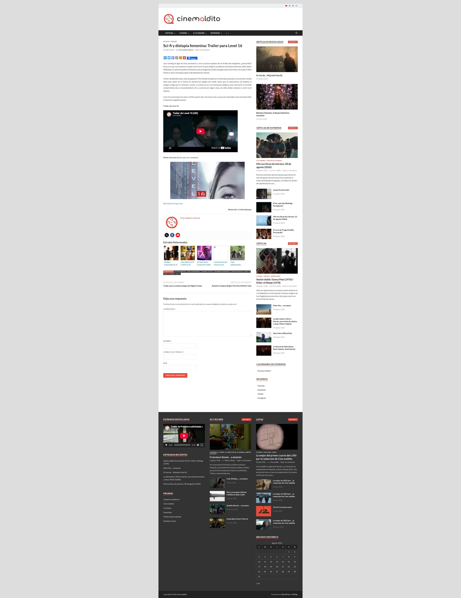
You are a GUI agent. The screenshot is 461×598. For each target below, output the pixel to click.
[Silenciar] (198, 445)
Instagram (262, 398)
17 (259, 566)
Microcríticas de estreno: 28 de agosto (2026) (182, 484)
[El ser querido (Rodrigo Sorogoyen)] (263, 203)
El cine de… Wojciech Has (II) (269, 75)
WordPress (286, 594)
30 (295, 571)
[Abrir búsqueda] (296, 33)
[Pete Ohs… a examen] (263, 306)
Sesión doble (275, 276)
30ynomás (215, 33)
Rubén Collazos (230, 460)
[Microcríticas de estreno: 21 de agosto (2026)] (263, 217)
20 (277, 566)
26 (271, 571)
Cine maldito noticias (186, 50)
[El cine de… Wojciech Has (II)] (277, 59)
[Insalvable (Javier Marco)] (217, 519)
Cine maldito (276, 170)
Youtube (261, 386)
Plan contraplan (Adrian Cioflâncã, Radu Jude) (237, 493)
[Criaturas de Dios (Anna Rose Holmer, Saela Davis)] (263, 347)
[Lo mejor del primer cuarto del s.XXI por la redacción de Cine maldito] (277, 425)
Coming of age (207, 271)
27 (277, 571)
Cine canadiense (193, 271)
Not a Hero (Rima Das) (282, 333)
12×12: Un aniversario (282, 507)
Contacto (167, 508)
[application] (184, 435)
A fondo (183, 33)
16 (295, 562)
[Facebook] (289, 6)
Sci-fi (178, 274)
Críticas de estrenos (274, 160)
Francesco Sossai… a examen (226, 457)
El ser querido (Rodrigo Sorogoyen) (283, 204)
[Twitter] (292, 6)
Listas (274, 452)
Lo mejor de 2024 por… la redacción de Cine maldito (284, 495)
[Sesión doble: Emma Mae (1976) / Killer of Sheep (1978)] (277, 261)
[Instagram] (296, 6)
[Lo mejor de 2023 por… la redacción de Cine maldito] (263, 521)
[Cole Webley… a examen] (217, 479)
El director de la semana (235, 452)
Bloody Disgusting (174, 203)
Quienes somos (169, 521)
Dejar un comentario (202, 50)
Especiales (167, 512)
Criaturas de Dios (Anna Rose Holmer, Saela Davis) (284, 347)
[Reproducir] (166, 445)
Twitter (261, 394)
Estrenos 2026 (264, 371)
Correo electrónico (173, 352)
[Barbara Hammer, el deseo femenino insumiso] (277, 96)
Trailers (174, 41)
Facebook (262, 390)
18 (265, 566)
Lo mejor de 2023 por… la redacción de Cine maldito (284, 521)
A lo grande (198, 33)
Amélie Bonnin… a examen (238, 505)
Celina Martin (180, 271)
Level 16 (247, 271)
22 (289, 566)
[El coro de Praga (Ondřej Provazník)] (263, 230)
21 (283, 566)
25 (265, 571)
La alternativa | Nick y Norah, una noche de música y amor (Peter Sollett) (285, 321)
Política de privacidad (172, 516)
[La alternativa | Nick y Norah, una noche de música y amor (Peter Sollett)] (263, 319)
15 (289, 562)
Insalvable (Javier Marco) (237, 519)
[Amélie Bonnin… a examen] (217, 506)
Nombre (167, 341)
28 (283, 571)
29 (289, 571)
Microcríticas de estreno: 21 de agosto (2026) (285, 217)
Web (165, 363)
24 (259, 571)
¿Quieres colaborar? (171, 499)
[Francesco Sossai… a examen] (230, 425)
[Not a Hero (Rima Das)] (263, 333)
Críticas (267, 276)
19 (271, 566)
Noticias (169, 33)
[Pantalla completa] (202, 445)
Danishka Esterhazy (222, 271)
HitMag (294, 594)
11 (265, 562)
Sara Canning (169, 274)
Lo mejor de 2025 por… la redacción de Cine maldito (284, 481)
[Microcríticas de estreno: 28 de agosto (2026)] (277, 146)
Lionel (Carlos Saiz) (281, 190)
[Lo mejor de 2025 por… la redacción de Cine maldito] (263, 481)
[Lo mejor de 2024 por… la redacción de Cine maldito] (263, 494)
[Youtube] (286, 6)
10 (259, 562)
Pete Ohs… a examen (282, 305)
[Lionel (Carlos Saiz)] (263, 190)
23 (295, 566)
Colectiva (267, 452)
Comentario (169, 309)
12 (271, 562)
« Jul (258, 583)
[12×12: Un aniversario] (263, 507)
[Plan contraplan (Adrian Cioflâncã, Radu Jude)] (217, 492)
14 (283, 562)
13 (277, 562)
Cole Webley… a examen (237, 479)
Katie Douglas (237, 271)
